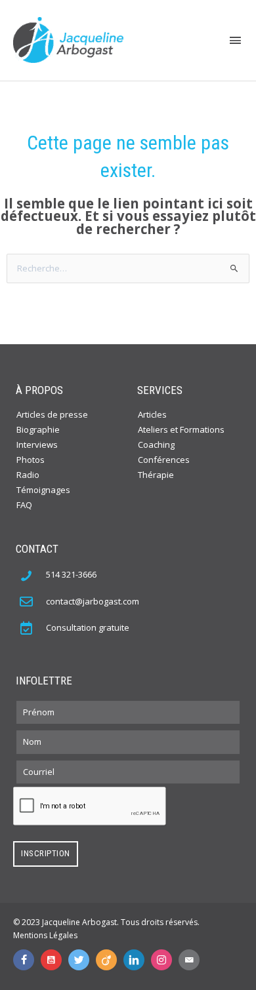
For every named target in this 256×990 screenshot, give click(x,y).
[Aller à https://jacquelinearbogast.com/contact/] (33, 627)
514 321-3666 (71, 574)
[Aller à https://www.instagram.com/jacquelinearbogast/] (161, 959)
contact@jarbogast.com (92, 601)
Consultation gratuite (87, 627)
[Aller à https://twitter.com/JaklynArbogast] (78, 959)
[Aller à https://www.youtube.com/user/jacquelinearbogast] (51, 959)
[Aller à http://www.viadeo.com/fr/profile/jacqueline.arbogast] (106, 959)
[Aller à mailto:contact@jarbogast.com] (189, 959)
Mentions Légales (45, 935)
